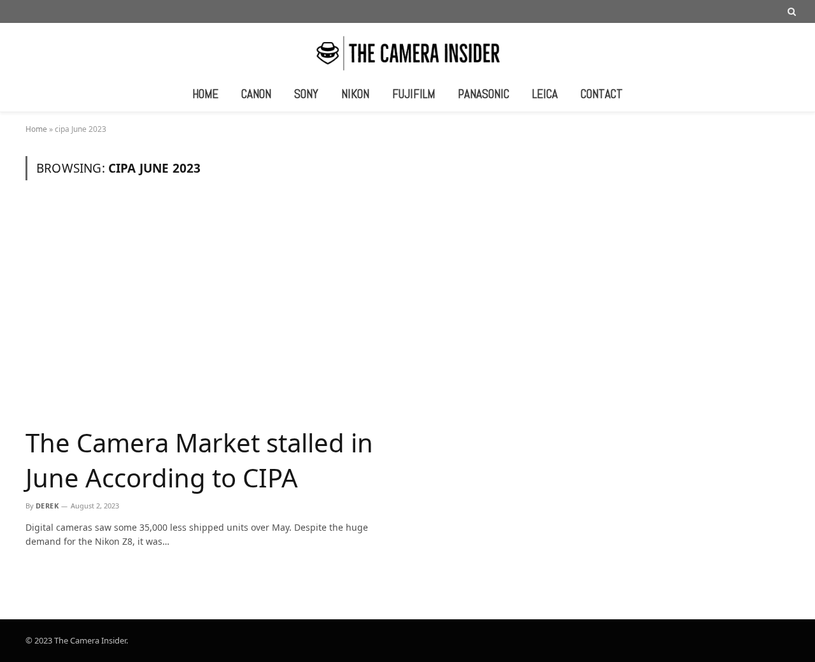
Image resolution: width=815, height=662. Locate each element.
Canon (256, 94)
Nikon (355, 94)
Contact (602, 94)
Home (205, 94)
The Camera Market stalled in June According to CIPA (199, 460)
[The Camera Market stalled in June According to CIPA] (211, 310)
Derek (47, 505)
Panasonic (483, 94)
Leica (545, 94)
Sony (306, 94)
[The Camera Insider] (408, 52)
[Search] (790, 11)
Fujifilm (413, 94)
